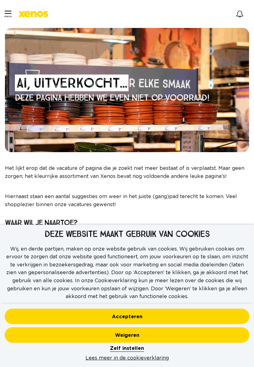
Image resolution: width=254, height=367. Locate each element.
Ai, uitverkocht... (71, 83)
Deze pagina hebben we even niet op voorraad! (113, 98)
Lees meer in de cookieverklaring (127, 358)
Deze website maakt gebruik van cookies (127, 234)
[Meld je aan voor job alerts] (239, 14)
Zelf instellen (127, 348)
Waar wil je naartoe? (42, 223)
